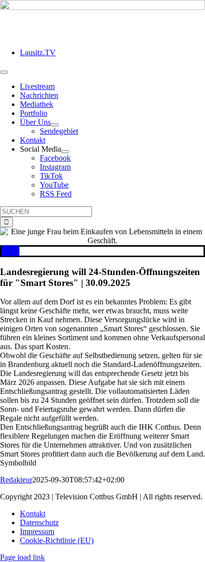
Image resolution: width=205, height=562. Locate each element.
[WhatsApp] (11, 251)
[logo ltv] (102, 7)
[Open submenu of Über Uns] (55, 124)
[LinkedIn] (8, 251)
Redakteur (16, 479)
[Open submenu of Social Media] (65, 151)
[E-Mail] (17, 251)
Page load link (22, 557)
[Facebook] (2, 251)
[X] (5, 251)
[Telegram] (14, 251)
